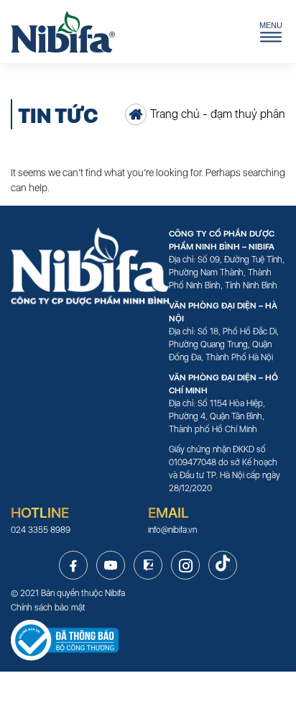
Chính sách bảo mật (48, 608)
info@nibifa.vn (172, 530)
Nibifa (115, 593)
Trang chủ (175, 114)
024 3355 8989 (40, 530)
